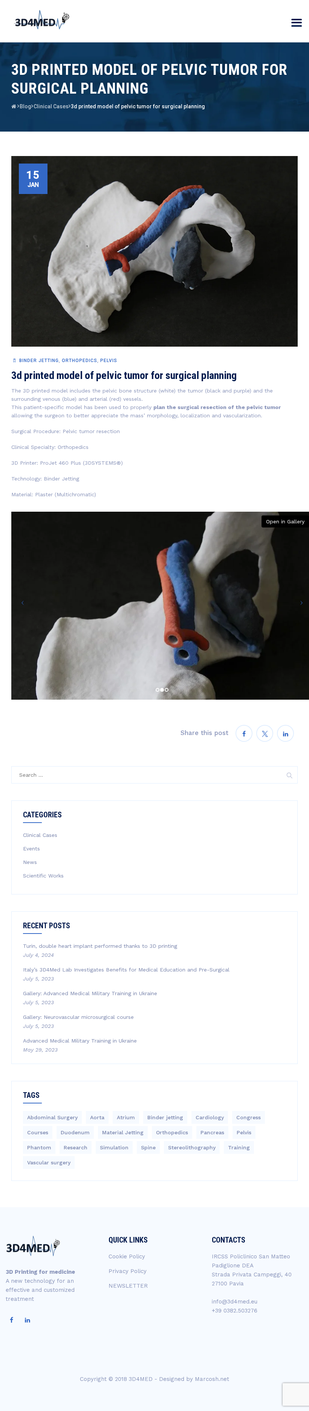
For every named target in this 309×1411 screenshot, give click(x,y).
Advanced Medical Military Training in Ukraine (80, 1041)
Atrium (126, 1117)
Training (239, 1147)
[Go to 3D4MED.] (13, 106)
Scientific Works (43, 876)
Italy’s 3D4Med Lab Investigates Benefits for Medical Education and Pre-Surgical (126, 970)
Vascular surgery (48, 1162)
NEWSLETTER (128, 1285)
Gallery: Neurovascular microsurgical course (78, 1017)
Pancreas (212, 1132)
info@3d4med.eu (234, 1301)
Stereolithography (192, 1147)
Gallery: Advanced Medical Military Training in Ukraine (90, 993)
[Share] (244, 733)
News (30, 862)
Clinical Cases (40, 835)
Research (75, 1147)
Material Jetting (123, 1132)
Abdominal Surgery (52, 1117)
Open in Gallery (285, 521)
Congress (248, 1117)
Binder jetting (39, 360)
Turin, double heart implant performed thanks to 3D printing (100, 946)
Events (31, 849)
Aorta (97, 1117)
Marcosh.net (212, 1379)
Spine (148, 1147)
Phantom (39, 1147)
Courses (37, 1132)
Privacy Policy (128, 1271)
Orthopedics (79, 360)
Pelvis (108, 360)
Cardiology (210, 1117)
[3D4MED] (40, 19)
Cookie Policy (127, 1256)
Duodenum (75, 1132)
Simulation (114, 1147)
